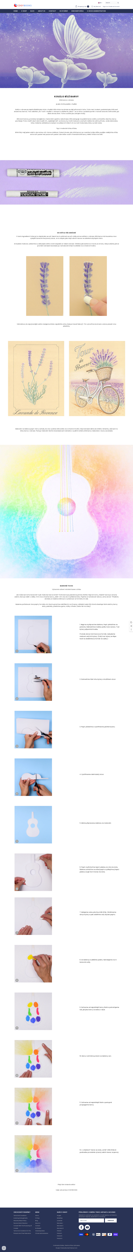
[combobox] (111, 2)
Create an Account (114, 6)
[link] (66, 50)
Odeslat (111, 1220)
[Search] (112, 2)
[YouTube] (87, 1227)
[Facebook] (81, 1227)
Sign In (105, 6)
